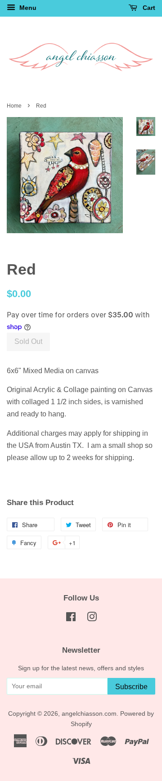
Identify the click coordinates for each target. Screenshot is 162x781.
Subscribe (131, 687)
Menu (27, 7)
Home (14, 106)
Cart (148, 7)
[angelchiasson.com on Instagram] (92, 618)
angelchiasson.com (89, 713)
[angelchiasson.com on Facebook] (71, 618)
